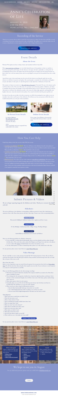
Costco (18, 243)
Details (29, 380)
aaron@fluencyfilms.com (32, 248)
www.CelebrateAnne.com (29, 392)
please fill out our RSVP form (38, 159)
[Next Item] (49, 185)
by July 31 (20, 145)
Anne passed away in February (12, 68)
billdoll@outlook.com (45, 370)
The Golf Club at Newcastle (28, 85)
